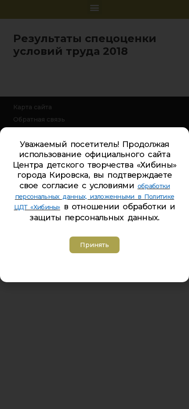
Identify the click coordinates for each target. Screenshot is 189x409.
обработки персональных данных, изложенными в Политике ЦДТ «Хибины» (94, 196)
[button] (94, 245)
